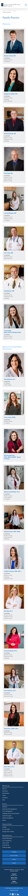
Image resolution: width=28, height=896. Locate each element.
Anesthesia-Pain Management (9, 809)
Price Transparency (6, 840)
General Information (7, 838)
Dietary (4, 820)
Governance (5, 791)
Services (4, 804)
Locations (14, 852)
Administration (5, 793)
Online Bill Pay (5, 845)
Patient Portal (5, 843)
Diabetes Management (7, 818)
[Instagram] (13, 894)
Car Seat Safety (6, 829)
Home (4, 10)
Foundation (5, 797)
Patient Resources (7, 835)
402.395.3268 (14, 883)
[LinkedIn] (18, 894)
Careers (14, 859)
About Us (4, 788)
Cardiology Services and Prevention (10, 813)
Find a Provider (12, 10)
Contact (14, 863)
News (3, 800)
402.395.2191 (14, 875)
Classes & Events (7, 824)
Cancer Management (7, 811)
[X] (15, 894)
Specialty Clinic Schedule (8, 831)
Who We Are (5, 786)
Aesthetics (4, 806)
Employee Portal (14, 890)
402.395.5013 (14, 879)
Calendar (4, 827)
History (4, 795)
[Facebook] (10, 894)
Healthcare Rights (6, 847)
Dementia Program (7, 815)
